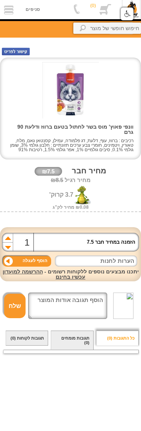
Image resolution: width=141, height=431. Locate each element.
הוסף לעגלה (35, 260)
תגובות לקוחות (27, 338)
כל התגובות (121, 338)
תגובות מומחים (75, 340)
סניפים (33, 9)
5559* (77, 9)
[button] (127, 14)
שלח (15, 306)
